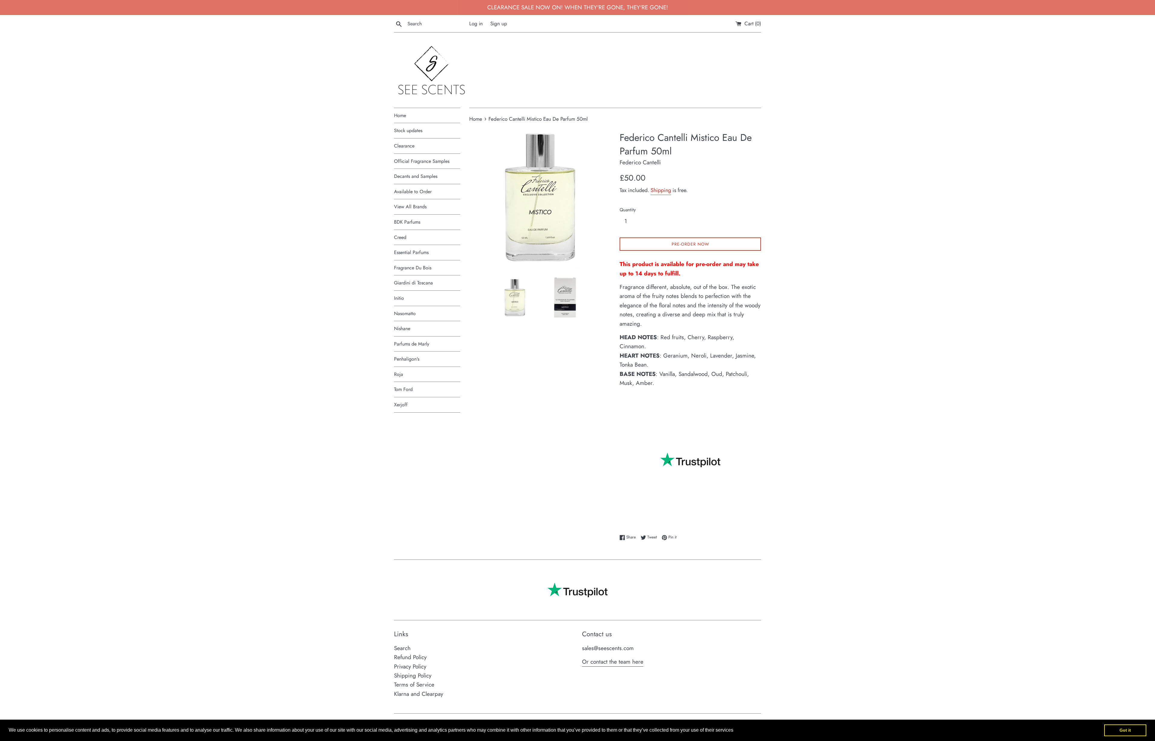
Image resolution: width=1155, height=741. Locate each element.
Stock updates (408, 130)
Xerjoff (401, 404)
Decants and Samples (415, 176)
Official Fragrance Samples (421, 161)
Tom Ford (403, 389)
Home (400, 115)
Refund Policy (410, 657)
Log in (476, 23)
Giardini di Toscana (413, 282)
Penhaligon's (406, 358)
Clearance (404, 145)
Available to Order (413, 191)
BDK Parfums (407, 222)
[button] (735, 731)
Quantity (628, 209)
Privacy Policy (410, 666)
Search (402, 648)
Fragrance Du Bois (412, 267)
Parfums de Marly (411, 343)
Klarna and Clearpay (418, 694)
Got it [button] (1125, 730)
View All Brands (410, 206)
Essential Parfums (411, 252)
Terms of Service (414, 685)
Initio (399, 298)
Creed (400, 237)
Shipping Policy (412, 675)
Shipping (661, 190)
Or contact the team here (612, 662)
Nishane (402, 328)
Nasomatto (405, 313)
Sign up (498, 23)
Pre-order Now (690, 244)
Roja (398, 374)
